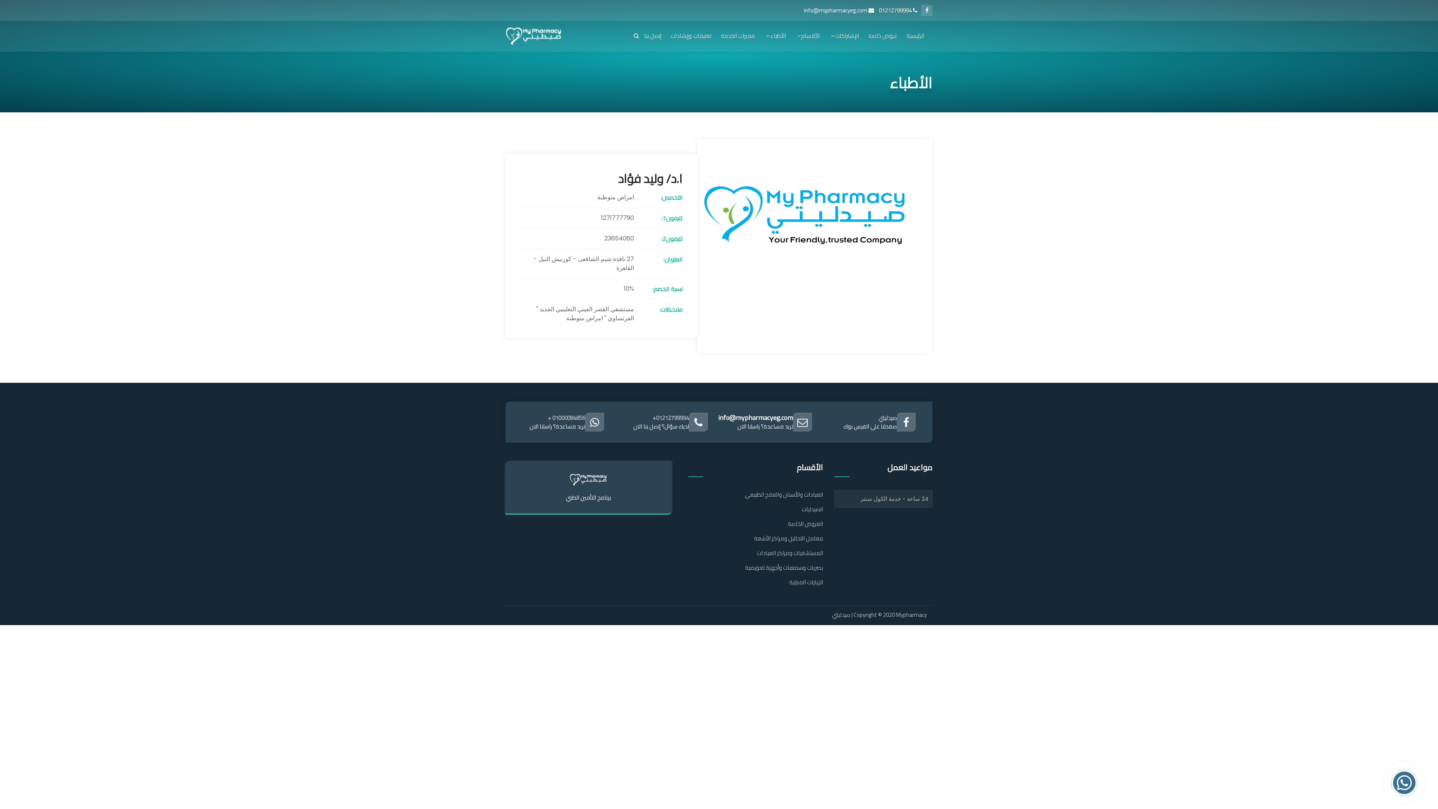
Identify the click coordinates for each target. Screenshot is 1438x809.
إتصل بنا (652, 35)
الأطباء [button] (778, 35)
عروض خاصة (882, 35)
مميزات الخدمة (738, 35)
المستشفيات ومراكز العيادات (790, 553)
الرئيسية (915, 35)
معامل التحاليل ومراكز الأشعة (788, 538)
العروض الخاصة (805, 523)
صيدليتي (888, 417)
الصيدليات (812, 509)
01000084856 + (566, 417)
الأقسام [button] (810, 35)
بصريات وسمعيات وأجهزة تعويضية (784, 567)
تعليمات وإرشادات (691, 35)
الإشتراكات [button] (847, 35)
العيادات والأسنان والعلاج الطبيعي (784, 494)
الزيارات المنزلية (806, 582)
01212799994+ (671, 417)
